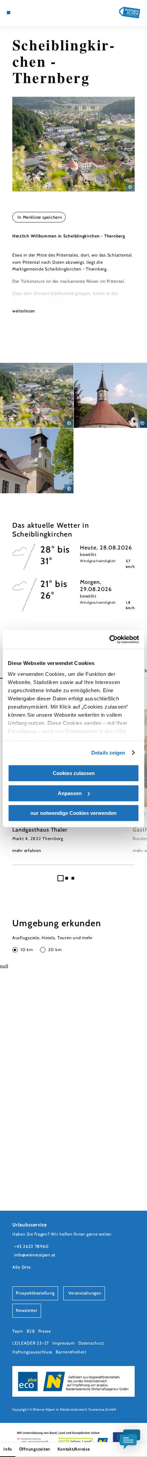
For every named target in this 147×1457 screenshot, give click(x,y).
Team (17, 1331)
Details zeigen (108, 753)
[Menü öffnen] (8, 12)
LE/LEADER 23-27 (30, 1343)
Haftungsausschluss (32, 1351)
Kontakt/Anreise (73, 1449)
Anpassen (70, 793)
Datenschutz (91, 1343)
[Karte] (19, 12)
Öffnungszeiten (34, 1449)
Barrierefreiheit (71, 1351)
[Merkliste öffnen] (29, 12)
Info (7, 1449)
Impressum (63, 1343)
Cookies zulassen (74, 773)
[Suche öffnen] (35, 12)
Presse (44, 1331)
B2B (31, 1331)
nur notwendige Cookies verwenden (73, 813)
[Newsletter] (24, 12)
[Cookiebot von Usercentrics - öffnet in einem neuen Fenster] (109, 639)
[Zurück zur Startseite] (129, 12)
